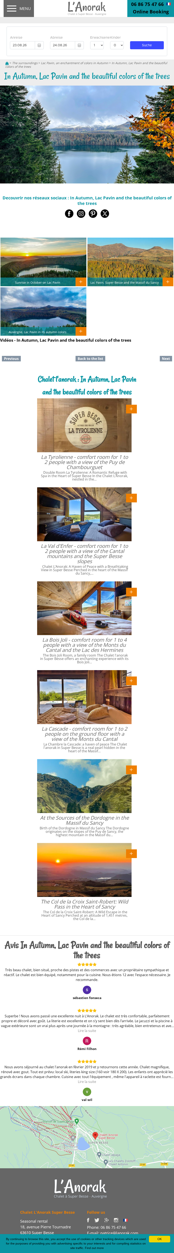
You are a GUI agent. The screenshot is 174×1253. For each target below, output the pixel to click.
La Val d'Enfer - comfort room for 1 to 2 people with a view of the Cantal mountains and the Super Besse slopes (84, 553)
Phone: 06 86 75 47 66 (106, 1227)
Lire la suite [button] (87, 1030)
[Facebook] (90, 1220)
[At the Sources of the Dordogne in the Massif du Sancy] (131, 769)
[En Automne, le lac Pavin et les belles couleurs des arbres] (168, 3)
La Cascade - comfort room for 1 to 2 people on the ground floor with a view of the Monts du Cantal (84, 733)
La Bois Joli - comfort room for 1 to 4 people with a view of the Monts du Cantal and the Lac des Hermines (84, 644)
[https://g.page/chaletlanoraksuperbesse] (109, 1220)
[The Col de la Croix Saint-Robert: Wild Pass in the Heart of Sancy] (131, 853)
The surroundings (25, 63)
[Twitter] (99, 1220)
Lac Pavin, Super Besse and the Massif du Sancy (124, 282)
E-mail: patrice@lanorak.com (112, 1233)
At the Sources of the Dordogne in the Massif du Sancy (84, 820)
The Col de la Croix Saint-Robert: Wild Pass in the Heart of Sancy (84, 904)
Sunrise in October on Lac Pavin (37, 282)
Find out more (94, 1248)
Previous (11, 358)
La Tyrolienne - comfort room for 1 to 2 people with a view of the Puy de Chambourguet (84, 462)
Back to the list (90, 358)
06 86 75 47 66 (147, 4)
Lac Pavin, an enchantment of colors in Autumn (74, 63)
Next (166, 358)
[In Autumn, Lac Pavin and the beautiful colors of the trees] (87, 9)
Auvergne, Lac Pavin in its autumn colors (37, 332)
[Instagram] (118, 1220)
